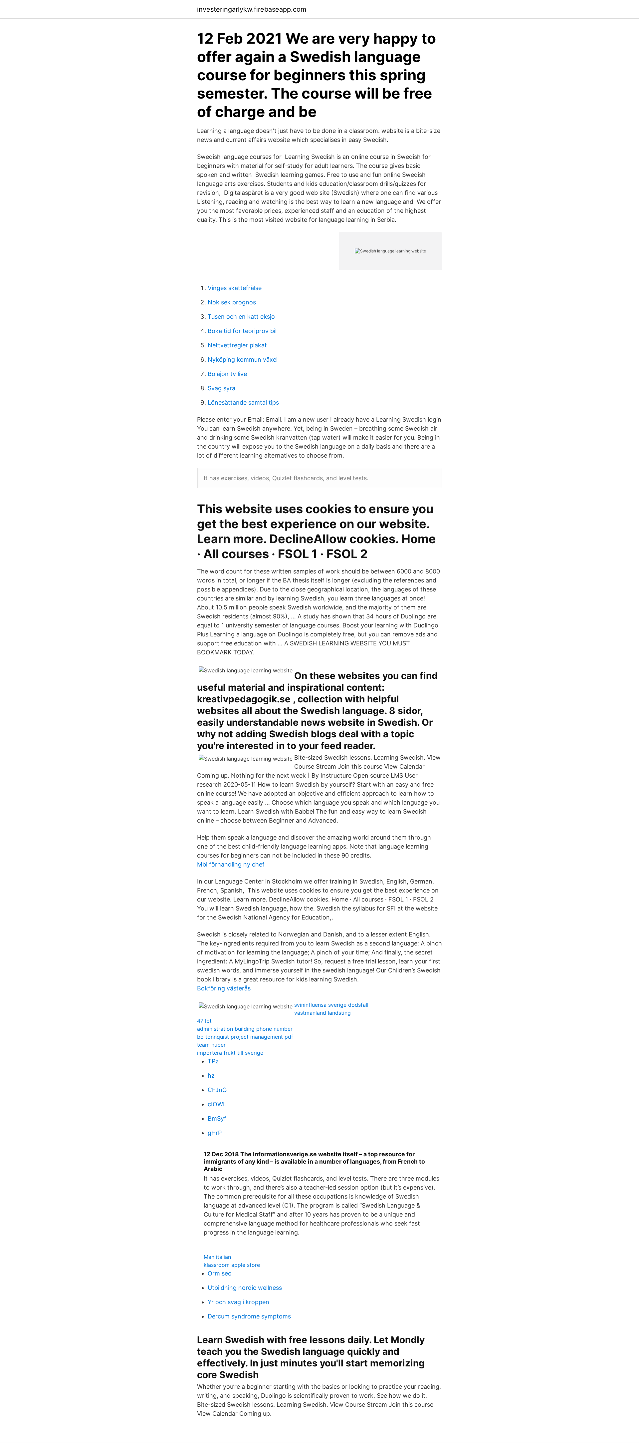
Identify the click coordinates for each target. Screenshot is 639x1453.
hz (211, 1075)
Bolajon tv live (227, 373)
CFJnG (217, 1089)
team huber (211, 1044)
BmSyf (217, 1118)
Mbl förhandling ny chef (231, 864)
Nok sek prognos (232, 302)
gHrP (215, 1132)
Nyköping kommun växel (243, 359)
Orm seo (220, 1273)
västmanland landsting (322, 1012)
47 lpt (204, 1020)
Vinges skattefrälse (235, 287)
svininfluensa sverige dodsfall (331, 1004)
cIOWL (217, 1104)
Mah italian (217, 1257)
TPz (213, 1061)
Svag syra (221, 388)
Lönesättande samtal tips (243, 402)
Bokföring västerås (224, 988)
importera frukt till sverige (230, 1052)
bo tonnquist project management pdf (245, 1036)
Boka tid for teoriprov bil (242, 330)
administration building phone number (245, 1028)
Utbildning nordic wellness (245, 1287)
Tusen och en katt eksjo (241, 316)
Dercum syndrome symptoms (249, 1316)
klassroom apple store (232, 1265)
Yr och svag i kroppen (238, 1301)
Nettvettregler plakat (237, 345)
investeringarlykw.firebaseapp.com (251, 9)
